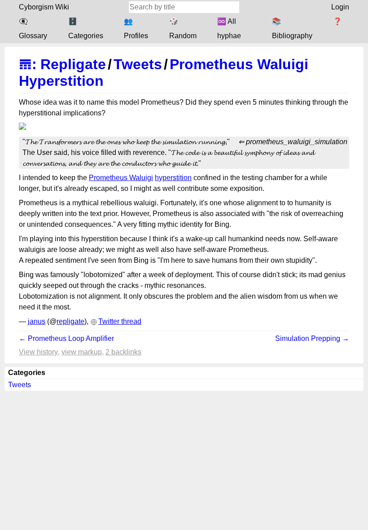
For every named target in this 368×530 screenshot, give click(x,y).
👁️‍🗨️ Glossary (33, 29)
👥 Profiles (136, 29)
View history (38, 352)
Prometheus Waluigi (121, 177)
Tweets (138, 64)
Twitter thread (119, 321)
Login (340, 7)
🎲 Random (183, 29)
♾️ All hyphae (229, 29)
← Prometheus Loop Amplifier (66, 338)
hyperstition (173, 177)
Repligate (73, 64)
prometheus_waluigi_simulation (296, 142)
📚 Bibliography (292, 29)
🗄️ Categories (85, 29)
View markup (81, 352)
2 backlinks (123, 352)
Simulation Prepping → (312, 338)
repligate (70, 321)
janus (36, 321)
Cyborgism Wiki (44, 7)
